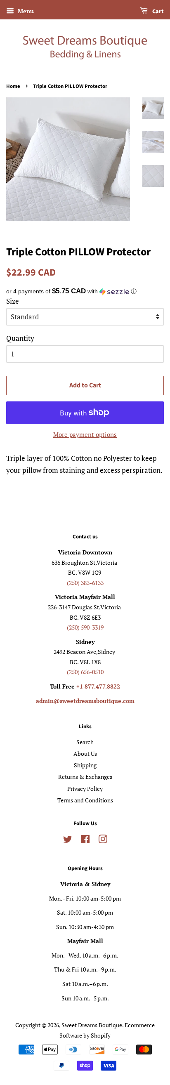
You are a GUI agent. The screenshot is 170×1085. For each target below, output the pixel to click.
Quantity (20, 338)
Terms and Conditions (85, 800)
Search (85, 742)
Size (12, 301)
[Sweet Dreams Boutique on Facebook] (85, 840)
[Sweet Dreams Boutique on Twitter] (67, 840)
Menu (25, 11)
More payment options (85, 434)
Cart (157, 11)
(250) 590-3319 (85, 627)
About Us (85, 753)
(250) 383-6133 (85, 583)
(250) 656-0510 (85, 672)
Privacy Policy (85, 789)
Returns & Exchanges (85, 777)
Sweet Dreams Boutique (91, 1025)
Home (13, 86)
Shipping (85, 765)
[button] (85, 291)
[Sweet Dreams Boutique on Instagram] (102, 840)
